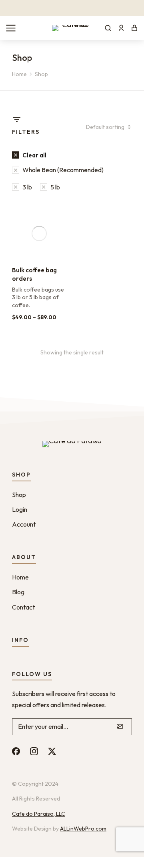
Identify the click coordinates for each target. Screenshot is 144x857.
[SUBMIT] (120, 726)
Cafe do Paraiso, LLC (38, 813)
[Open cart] (134, 28)
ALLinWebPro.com (83, 828)
